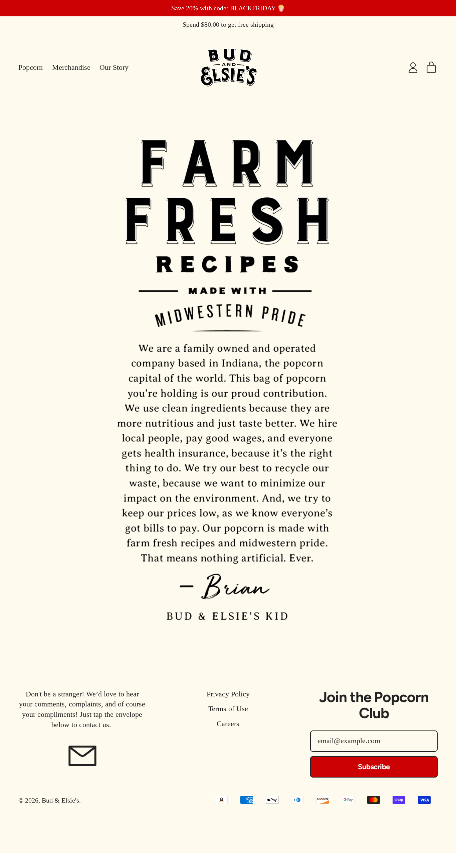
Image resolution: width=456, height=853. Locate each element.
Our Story (114, 67)
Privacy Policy (228, 694)
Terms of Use (228, 708)
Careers (228, 723)
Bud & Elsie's (60, 800)
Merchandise (71, 67)
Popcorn (30, 67)
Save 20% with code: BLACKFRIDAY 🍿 (228, 8)
